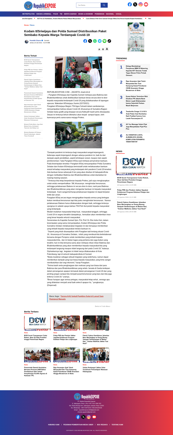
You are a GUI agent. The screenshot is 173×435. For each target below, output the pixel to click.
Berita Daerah (70, 14)
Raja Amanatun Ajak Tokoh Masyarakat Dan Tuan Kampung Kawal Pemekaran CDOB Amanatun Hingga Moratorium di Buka (136, 85)
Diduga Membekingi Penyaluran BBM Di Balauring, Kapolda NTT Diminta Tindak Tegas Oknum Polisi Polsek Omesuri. (137, 70)
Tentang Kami (117, 425)
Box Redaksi (102, 425)
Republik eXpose (35, 40)
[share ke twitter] (90, 42)
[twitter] (135, 6)
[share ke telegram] (100, 42)
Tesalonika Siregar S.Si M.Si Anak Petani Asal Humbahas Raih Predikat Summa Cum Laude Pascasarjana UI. (136, 115)
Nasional (110, 14)
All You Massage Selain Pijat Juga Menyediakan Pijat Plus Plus (136, 126)
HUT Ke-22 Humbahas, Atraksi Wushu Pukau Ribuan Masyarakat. (45, 18)
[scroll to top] (165, 431)
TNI (61, 14)
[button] (99, 49)
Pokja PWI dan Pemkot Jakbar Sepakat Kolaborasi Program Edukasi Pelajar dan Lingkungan (133, 192)
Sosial (119, 14)
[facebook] (130, 6)
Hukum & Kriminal (43, 14)
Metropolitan (28, 14)
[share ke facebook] (85, 42)
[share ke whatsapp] (95, 42)
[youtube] (146, 6)
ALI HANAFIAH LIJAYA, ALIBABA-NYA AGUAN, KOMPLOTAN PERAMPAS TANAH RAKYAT (135, 138)
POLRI (55, 14)
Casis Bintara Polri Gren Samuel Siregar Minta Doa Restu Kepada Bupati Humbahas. (100, 18)
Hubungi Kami (53, 425)
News (32, 25)
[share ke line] (105, 42)
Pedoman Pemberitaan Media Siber (78, 425)
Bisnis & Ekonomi (85, 14)
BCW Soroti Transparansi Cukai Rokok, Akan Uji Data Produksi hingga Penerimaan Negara (133, 180)
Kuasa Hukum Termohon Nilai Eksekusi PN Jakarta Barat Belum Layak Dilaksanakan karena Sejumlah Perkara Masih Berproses (137, 101)
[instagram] (141, 6)
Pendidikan (99, 14)
